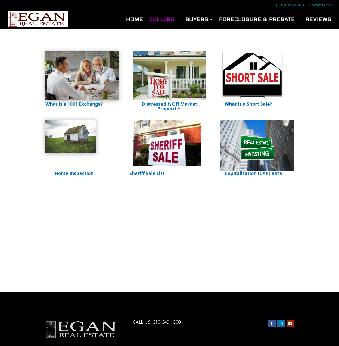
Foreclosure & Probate (257, 20)
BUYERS (196, 20)
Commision (320, 5)
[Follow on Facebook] (272, 323)
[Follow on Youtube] (290, 323)
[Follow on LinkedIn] (281, 323)
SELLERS (162, 20)
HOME (134, 20)
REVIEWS (319, 20)
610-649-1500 (290, 5)
